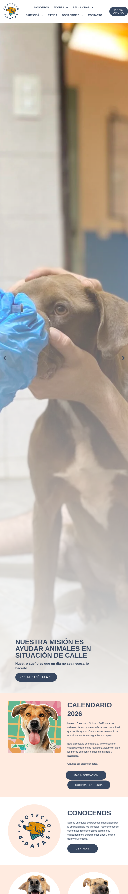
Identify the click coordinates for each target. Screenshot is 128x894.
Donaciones (70, 15)
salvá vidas (35, 677)
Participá (32, 15)
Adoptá (59, 7)
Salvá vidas (81, 7)
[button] (5, 358)
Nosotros (41, 7)
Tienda (52, 15)
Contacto (95, 15)
